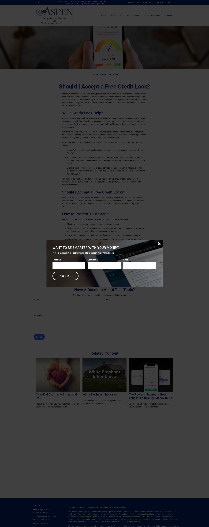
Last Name (93, 260)
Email (125, 260)
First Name (57, 260)
